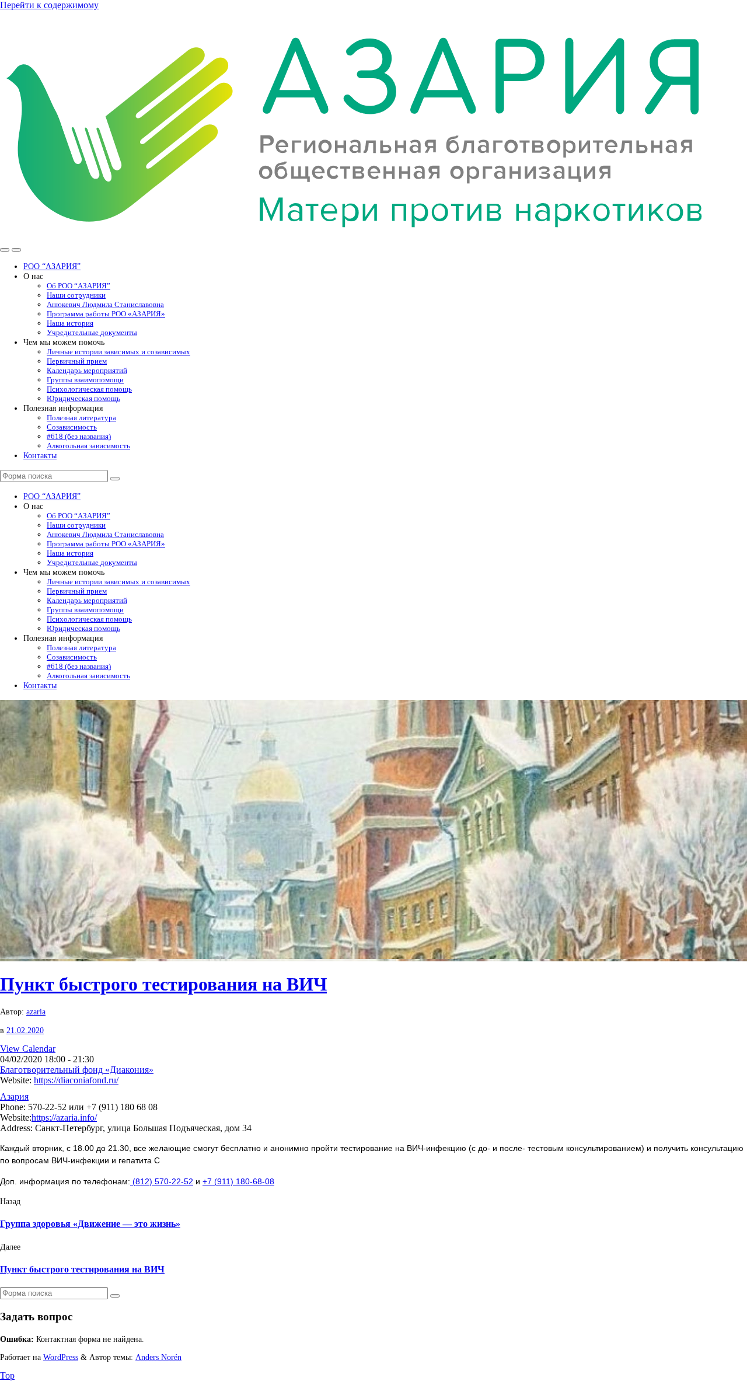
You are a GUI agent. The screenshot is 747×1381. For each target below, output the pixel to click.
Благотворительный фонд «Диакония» (76, 1070)
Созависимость (72, 427)
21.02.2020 (25, 1030)
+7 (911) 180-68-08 (238, 1181)
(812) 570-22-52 (161, 1181)
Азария (14, 1096)
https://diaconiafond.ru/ (76, 1080)
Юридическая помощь (83, 398)
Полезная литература (81, 417)
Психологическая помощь (89, 389)
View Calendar (27, 1049)
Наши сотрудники (76, 295)
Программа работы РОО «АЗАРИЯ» (106, 313)
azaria (36, 1011)
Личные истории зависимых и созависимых (118, 351)
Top (7, 1375)
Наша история (70, 323)
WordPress (60, 1357)
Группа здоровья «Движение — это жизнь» (90, 1224)
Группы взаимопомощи (85, 379)
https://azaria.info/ (64, 1117)
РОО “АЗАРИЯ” (52, 266)
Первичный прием (77, 361)
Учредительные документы (92, 332)
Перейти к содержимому (49, 5)
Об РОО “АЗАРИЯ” (78, 285)
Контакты (40, 455)
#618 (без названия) (79, 436)
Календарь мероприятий (87, 370)
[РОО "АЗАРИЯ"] (356, 236)
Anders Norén (158, 1357)
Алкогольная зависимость (88, 445)
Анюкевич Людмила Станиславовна (105, 304)
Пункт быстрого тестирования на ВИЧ (163, 984)
